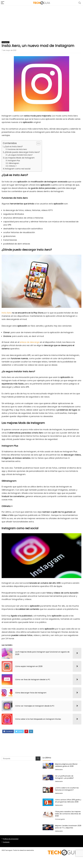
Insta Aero (6, 312)
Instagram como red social (17, 168)
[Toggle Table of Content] (37, 143)
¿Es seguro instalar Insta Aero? (20, 155)
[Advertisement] (41, 22)
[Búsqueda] (38, 758)
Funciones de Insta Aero (17, 149)
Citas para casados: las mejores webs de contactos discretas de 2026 (68, 813)
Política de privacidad (10, 839)
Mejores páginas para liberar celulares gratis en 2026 (66, 765)
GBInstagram (14, 163)
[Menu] (2, 3)
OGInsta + (13, 166)
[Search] (79, 3)
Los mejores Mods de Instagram (20, 158)
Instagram (5, 42)
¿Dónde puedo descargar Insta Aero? (22, 152)
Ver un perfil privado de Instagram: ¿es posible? (64, 777)
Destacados (59, 769)
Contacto (6, 842)
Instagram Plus (14, 160)
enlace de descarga (29, 342)
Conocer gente (60, 819)
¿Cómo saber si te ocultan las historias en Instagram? (67, 789)
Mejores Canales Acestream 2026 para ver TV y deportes (68, 827)
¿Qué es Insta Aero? (13, 146)
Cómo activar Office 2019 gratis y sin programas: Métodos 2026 (68, 801)
